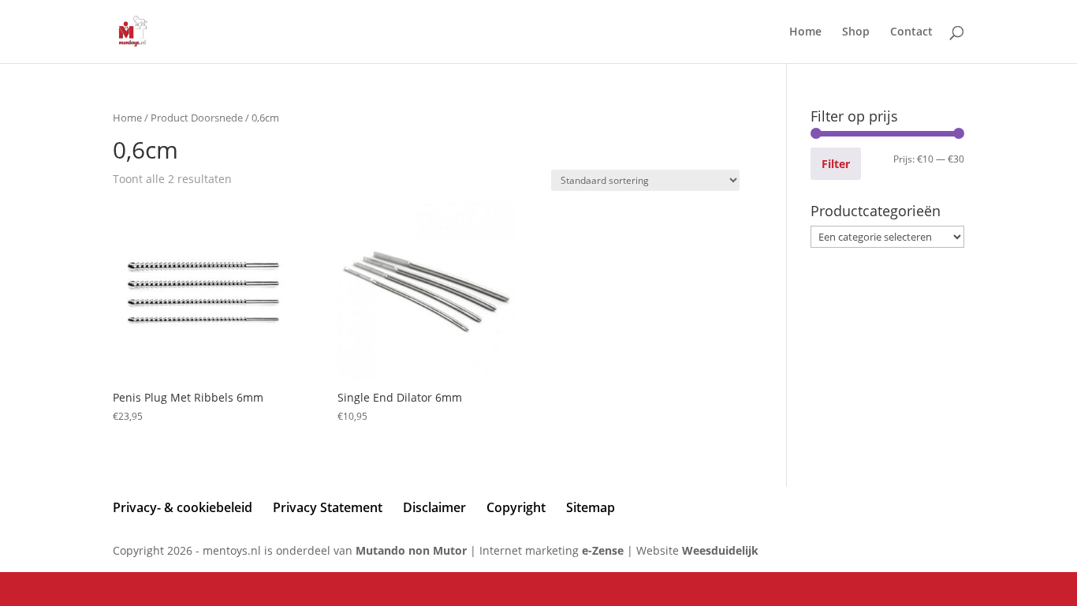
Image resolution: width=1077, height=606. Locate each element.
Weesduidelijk (720, 550)
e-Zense (603, 550)
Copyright (516, 507)
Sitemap (590, 507)
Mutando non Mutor (413, 550)
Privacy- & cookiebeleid (182, 507)
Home (805, 32)
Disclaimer (434, 507)
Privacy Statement (327, 507)
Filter (836, 163)
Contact (911, 32)
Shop (856, 32)
